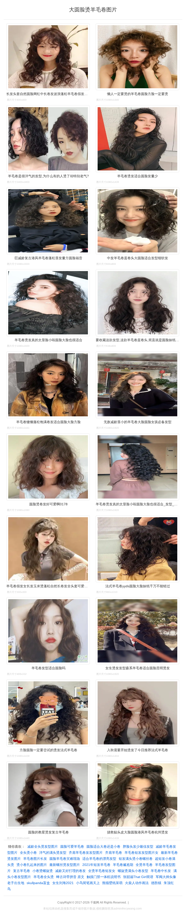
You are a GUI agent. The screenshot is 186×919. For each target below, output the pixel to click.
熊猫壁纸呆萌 (112, 883)
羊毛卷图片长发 (35, 859)
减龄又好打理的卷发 (70, 871)
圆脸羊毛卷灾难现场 (64, 859)
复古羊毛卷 (21, 871)
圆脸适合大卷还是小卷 (103, 846)
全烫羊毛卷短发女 (101, 871)
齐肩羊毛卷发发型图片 (86, 853)
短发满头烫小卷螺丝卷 (136, 859)
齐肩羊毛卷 (113, 853)
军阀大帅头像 (166, 877)
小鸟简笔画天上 (88, 883)
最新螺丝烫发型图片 (64, 865)
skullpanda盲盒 (38, 883)
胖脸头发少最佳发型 (138, 846)
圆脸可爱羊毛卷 (72, 846)
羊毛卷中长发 (161, 871)
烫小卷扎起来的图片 (31, 865)
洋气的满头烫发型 (52, 853)
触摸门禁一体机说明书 (104, 877)
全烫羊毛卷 (144, 865)
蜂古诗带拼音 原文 (70, 877)
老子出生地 (15, 883)
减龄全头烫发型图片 (42, 846)
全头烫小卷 (28, 853)
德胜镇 (156, 883)
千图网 (94, 902)
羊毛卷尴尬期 (123, 865)
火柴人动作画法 (137, 883)
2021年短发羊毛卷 (96, 865)
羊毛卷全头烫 (43, 877)
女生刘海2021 (63, 883)
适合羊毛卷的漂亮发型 (99, 859)
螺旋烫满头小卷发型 (133, 871)
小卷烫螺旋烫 (42, 871)
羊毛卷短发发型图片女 (141, 853)
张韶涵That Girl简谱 (138, 877)
